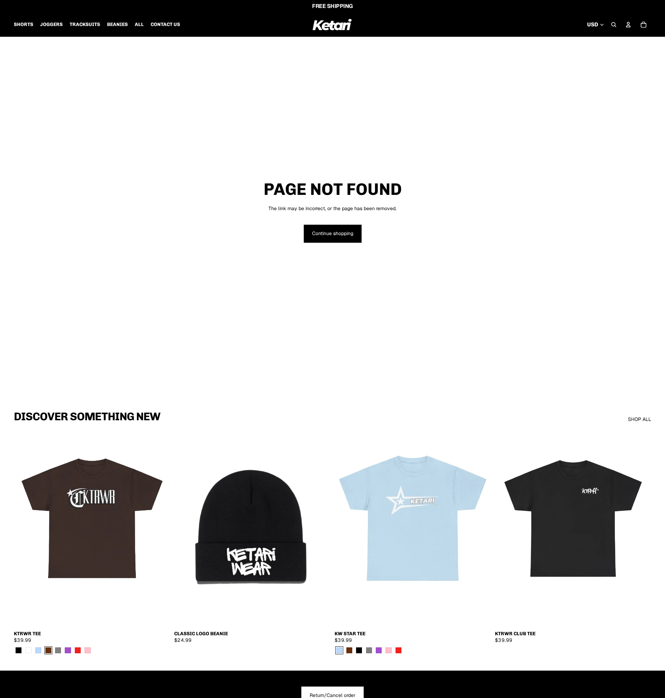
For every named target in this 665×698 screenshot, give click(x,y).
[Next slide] (159, 529)
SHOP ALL (639, 419)
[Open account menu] (628, 24)
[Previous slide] (24, 529)
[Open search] (613, 24)
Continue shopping (332, 233)
